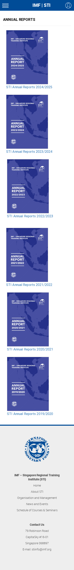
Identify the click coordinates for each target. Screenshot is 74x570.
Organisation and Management (37, 498)
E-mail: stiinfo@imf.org (37, 549)
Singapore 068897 (37, 543)
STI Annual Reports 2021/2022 (29, 285)
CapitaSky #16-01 (37, 537)
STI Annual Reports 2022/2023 (30, 216)
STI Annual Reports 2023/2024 (29, 152)
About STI (37, 492)
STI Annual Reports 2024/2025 (29, 87)
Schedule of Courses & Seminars (37, 510)
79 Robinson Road (37, 531)
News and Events (37, 504)
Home (37, 485)
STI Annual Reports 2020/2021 (30, 349)
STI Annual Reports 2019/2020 (30, 414)
